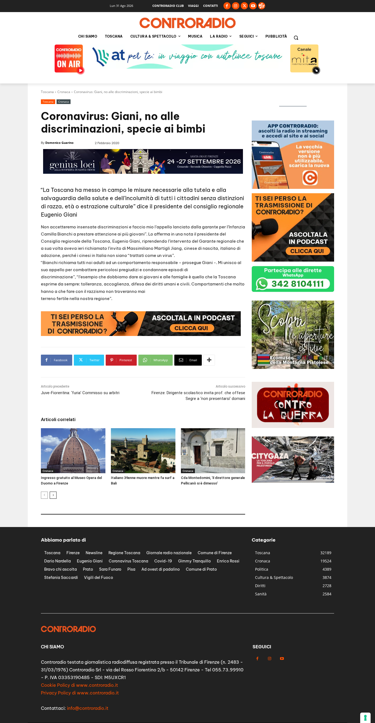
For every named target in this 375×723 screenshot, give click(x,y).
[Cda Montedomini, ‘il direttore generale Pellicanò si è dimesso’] (213, 450)
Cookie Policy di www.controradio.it (79, 685)
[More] (209, 360)
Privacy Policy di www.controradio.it (80, 693)
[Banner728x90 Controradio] (141, 334)
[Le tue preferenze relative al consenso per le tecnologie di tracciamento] (365, 718)
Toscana (47, 91)
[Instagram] (235, 6)
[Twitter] (244, 6)
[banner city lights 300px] (293, 367)
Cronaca (63, 91)
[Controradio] (187, 23)
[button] (296, 38)
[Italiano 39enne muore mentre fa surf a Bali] (143, 450)
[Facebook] (227, 6)
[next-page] (53, 495)
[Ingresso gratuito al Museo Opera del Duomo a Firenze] (73, 450)
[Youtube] (253, 6)
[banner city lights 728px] (187, 67)
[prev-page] (44, 495)
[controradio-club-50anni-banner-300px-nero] (293, 260)
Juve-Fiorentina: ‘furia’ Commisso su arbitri (80, 392)
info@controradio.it (87, 708)
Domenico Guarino (59, 143)
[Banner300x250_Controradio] (293, 187)
